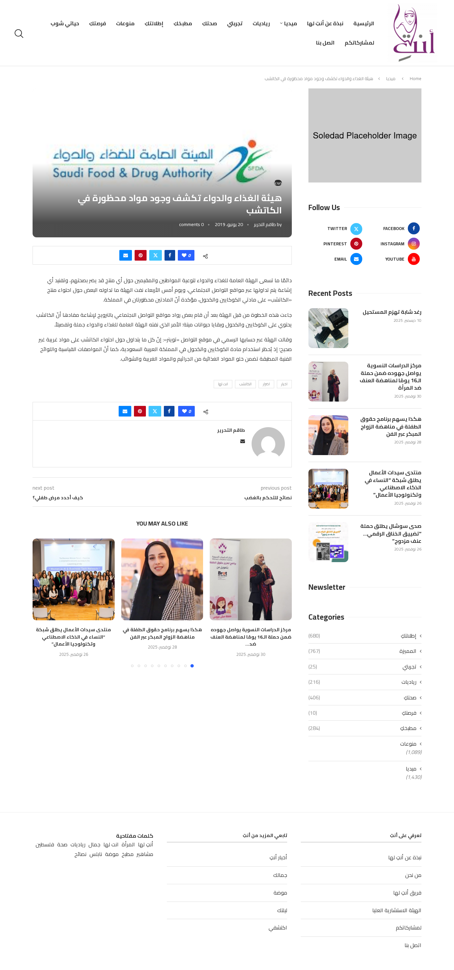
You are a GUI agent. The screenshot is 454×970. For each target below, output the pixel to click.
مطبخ (128, 854)
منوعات (125, 23)
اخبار (284, 384)
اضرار (266, 384)
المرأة (128, 844)
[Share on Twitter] (155, 255)
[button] (41, 602)
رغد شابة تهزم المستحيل (392, 311)
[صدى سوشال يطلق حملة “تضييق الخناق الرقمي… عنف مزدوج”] (328, 542)
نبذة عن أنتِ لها (325, 23)
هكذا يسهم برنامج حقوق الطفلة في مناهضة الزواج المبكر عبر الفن (162, 633)
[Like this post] (184, 255)
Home (415, 78)
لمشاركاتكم (359, 43)
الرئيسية (363, 23)
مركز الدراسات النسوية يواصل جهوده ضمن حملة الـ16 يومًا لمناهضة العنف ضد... (250, 636)
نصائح (80, 854)
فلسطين (45, 844)
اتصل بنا (325, 43)
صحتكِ (209, 23)
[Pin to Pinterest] (141, 255)
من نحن (413, 875)
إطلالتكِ (154, 23)
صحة (62, 844)
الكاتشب (245, 384)
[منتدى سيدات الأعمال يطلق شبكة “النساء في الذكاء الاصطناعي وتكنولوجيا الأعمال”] (74, 580)
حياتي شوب (65, 23)
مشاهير (145, 854)
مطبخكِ (182, 23)
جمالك (280, 875)
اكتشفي (278, 927)
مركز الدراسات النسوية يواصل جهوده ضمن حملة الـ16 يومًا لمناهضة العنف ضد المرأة (390, 377)
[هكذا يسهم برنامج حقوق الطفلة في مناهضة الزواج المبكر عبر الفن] (162, 580)
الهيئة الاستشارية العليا (396, 910)
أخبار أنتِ (278, 857)
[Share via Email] (125, 255)
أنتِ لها (145, 844)
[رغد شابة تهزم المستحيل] (328, 328)
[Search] (20, 33)
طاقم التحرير (265, 224)
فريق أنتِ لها (407, 893)
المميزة (362, 651)
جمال (94, 844)
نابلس (95, 854)
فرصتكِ (97, 23)
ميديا (290, 23)
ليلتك (282, 910)
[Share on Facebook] (170, 255)
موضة (280, 893)
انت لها (223, 384)
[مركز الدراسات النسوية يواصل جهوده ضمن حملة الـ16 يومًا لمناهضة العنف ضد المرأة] (251, 580)
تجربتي (235, 23)
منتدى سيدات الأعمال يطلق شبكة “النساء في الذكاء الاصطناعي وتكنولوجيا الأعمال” (73, 636)
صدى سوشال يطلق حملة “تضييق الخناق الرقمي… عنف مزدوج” (390, 533)
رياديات (261, 23)
